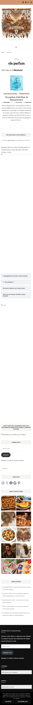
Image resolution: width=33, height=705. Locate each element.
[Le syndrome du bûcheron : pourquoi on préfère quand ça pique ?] (8, 551)
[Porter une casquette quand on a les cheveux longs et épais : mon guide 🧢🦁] (23, 551)
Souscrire (6, 455)
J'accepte (8, 701)
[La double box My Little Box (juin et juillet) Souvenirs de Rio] (8, 567)
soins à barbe (10, 140)
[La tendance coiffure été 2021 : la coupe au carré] (8, 519)
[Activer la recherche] (31, 2)
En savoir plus (23, 701)
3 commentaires (28, 102)
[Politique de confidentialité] (23, 535)
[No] (31, 698)
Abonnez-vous (7, 652)
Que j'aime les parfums (10, 93)
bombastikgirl (6, 102)
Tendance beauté (24, 93)
